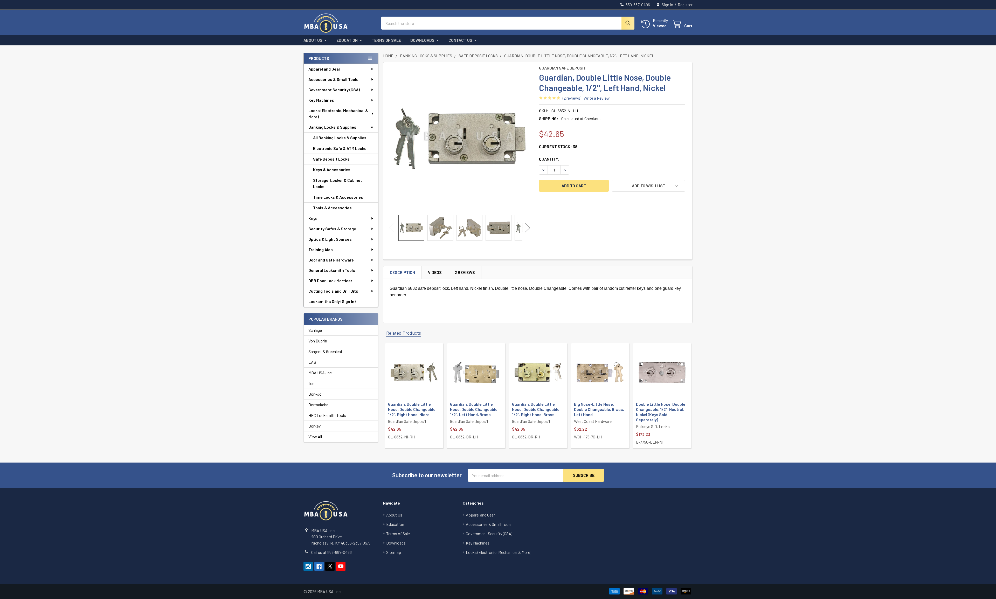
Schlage (315, 330)
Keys (312, 218)
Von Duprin (317, 340)
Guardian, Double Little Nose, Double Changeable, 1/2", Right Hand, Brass (536, 409)
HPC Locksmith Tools (327, 415)
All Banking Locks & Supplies (339, 137)
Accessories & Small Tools (333, 79)
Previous (391, 228)
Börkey (314, 425)
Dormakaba (318, 404)
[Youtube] (340, 566)
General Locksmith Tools (331, 270)
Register (685, 4)
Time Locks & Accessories (338, 197)
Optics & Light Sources (330, 239)
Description (402, 272)
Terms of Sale (386, 40)
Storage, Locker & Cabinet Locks (337, 183)
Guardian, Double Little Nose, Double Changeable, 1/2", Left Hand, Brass (474, 409)
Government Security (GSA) (334, 89)
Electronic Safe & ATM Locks (339, 148)
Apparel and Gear (324, 68)
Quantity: (549, 158)
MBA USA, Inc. (320, 372)
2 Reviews (465, 272)
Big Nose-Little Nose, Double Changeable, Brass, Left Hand (599, 409)
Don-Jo (315, 393)
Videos (435, 272)
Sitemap (393, 552)
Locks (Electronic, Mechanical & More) (338, 113)
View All (315, 436)
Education (347, 40)
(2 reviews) (572, 97)
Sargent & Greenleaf (325, 351)
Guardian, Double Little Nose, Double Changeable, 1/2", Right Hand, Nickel (412, 409)
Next (527, 228)
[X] (330, 566)
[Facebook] (319, 566)
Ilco (311, 383)
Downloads (422, 40)
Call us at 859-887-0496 (331, 552)
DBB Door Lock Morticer (330, 280)
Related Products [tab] (403, 333)
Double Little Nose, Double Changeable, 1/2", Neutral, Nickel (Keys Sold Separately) (660, 412)
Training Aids (320, 249)
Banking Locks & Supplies (332, 127)
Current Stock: (558, 146)
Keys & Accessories (331, 169)
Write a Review (597, 97)
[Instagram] (308, 566)
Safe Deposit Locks (331, 158)
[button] (648, 186)
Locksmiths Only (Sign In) (332, 301)
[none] (459, 138)
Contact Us (460, 40)
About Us (312, 40)
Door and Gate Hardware (331, 259)
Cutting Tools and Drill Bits (333, 290)
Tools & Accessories (332, 207)
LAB (312, 362)
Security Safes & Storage (332, 228)
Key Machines (321, 100)
